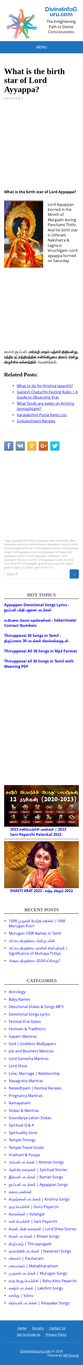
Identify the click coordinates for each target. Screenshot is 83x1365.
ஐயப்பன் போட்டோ (44, 567)
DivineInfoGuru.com (61, 12)
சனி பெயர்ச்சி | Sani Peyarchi (33, 1221)
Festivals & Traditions (27, 1028)
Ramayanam (19, 1102)
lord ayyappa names (48, 548)
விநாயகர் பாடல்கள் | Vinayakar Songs (39, 1303)
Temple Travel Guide (26, 1147)
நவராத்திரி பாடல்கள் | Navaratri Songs (40, 1251)
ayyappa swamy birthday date (56, 540)
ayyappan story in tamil (62, 544)
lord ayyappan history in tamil (35, 558)
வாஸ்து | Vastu (21, 1295)
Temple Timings (22, 1139)
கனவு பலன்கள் (20, 1191)
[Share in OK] (31, 446)
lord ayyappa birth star (18, 548)
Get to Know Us (28, 1334)
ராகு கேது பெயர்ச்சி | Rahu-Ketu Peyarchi (43, 1280)
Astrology (17, 991)
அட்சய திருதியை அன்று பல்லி (32, 940)
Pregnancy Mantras (26, 1095)
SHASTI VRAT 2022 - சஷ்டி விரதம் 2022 (41, 890)
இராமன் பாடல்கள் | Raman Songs (36, 1177)
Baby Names (19, 999)
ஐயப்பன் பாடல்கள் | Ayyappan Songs (38, 1184)
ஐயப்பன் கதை (46, 563)
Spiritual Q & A (13, 98)
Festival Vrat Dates (25, 1021)
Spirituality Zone (23, 1132)
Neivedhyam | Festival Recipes (35, 1088)
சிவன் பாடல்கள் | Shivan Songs (34, 1236)
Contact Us (57, 1328)
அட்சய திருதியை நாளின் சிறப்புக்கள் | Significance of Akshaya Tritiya (38, 951)
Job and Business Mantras (31, 1051)
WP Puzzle (71, 1355)
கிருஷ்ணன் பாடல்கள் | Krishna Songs (39, 1199)
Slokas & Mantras (24, 1110)
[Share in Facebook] (8, 446)
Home (22, 1328)
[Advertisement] (41, 148)
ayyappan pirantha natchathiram (25, 544)
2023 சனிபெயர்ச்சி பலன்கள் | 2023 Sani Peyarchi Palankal (38, 832)
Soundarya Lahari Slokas (30, 1117)
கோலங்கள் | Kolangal (26, 1214)
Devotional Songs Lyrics (29, 1014)
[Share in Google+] (43, 446)
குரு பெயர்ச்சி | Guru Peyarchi (34, 1206)
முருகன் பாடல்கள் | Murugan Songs (38, 1273)
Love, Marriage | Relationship (34, 1073)
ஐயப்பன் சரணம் (64, 563)
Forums (38, 1328)
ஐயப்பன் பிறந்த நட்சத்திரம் (18, 567)
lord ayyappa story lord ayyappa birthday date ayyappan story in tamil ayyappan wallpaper (38, 554)
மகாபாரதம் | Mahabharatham (33, 1265)
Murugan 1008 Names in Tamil (35, 933)
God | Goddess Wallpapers (32, 1043)
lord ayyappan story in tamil (55, 560)
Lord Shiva (18, 1065)
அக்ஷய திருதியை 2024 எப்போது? (34, 960)
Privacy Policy (56, 1334)
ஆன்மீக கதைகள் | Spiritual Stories (38, 1169)
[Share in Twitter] (54, 446)
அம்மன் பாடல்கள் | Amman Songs (36, 1162)
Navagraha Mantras (26, 1080)
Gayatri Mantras (23, 1036)
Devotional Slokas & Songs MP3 (36, 1006)
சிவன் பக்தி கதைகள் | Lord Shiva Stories (43, 1228)
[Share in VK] (20, 446)
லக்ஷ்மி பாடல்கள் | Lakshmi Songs (36, 1288)
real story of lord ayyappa (20, 563)
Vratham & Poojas (24, 1154)
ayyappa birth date (24, 540)
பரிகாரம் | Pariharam (26, 1258)
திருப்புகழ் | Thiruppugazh (30, 1243)
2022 (57, 834)
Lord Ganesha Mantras (29, 1058)
